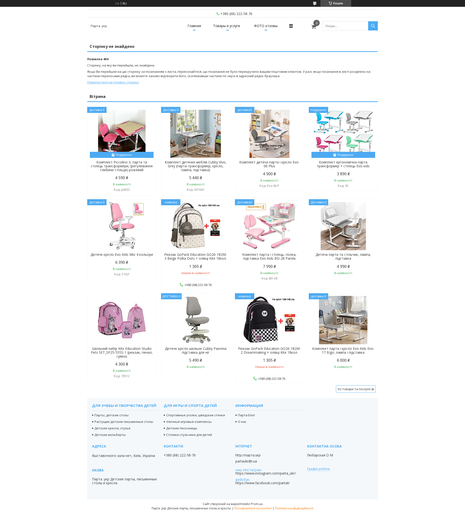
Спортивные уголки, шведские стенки (195, 415)
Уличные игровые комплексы (189, 421)
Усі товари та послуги (354, 389)
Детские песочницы (181, 428)
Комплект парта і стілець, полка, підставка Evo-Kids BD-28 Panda (269, 256)
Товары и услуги (226, 25)
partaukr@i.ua (246, 461)
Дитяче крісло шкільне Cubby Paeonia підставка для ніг (195, 350)
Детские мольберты (110, 434)
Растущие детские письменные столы (123, 421)
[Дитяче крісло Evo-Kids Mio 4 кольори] (122, 226)
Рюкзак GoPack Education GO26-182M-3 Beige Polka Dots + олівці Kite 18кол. (195, 256)
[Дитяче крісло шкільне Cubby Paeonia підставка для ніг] (195, 320)
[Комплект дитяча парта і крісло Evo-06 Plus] (269, 134)
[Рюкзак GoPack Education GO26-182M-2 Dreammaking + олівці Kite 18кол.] (269, 320)
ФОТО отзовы (266, 25)
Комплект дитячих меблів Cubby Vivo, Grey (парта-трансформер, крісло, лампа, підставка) (195, 166)
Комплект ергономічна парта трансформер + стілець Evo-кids (343, 164)
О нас (242, 421)
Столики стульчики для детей (189, 434)
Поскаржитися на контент (253, 508)
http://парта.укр (248, 455)
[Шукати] (373, 25)
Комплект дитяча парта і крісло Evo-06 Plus (269, 164)
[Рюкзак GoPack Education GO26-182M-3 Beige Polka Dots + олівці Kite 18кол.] (195, 226)
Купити (147, 119)
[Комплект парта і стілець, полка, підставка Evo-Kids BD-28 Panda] (269, 226)
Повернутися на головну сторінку (113, 82)
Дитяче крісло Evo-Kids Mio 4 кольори (122, 254)
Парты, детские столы (111, 415)
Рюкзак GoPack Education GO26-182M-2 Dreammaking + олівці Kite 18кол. (269, 350)
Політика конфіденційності (294, 508)
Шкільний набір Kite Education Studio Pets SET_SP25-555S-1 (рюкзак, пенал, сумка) (122, 352)
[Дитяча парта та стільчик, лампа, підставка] (343, 226)
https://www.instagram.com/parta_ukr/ (265, 473)
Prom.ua (257, 504)
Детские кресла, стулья (112, 428)
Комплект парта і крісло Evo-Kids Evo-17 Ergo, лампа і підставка (343, 350)
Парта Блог (246, 415)
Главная (194, 25)
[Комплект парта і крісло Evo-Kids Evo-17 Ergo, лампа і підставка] (343, 320)
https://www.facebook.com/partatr (262, 483)
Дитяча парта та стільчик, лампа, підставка (343, 256)
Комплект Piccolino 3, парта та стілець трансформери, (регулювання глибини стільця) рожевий (122, 166)
